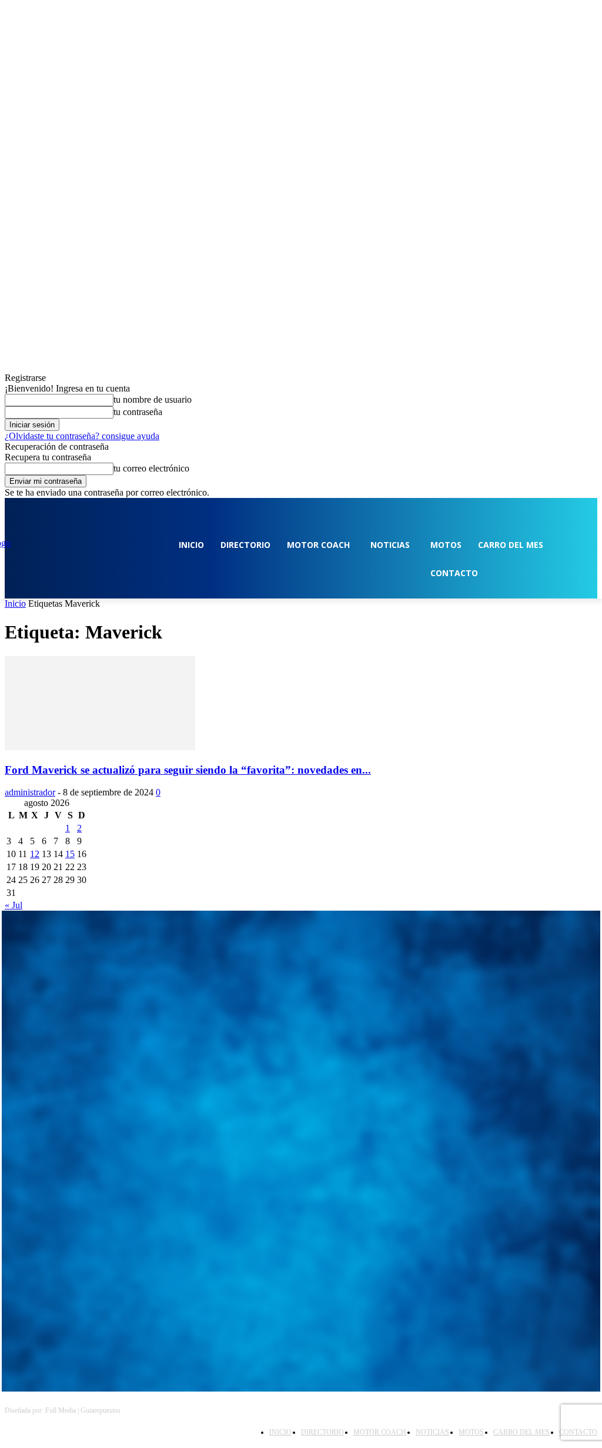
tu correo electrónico (151, 468)
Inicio (15, 603)
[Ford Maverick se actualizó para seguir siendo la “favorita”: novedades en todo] (100, 747)
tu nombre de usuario (152, 399)
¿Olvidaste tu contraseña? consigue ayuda (82, 436)
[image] (301, 1001)
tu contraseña (137, 412)
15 (70, 854)
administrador (30, 792)
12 (34, 854)
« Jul (13, 905)
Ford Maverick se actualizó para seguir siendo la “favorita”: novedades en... (188, 770)
